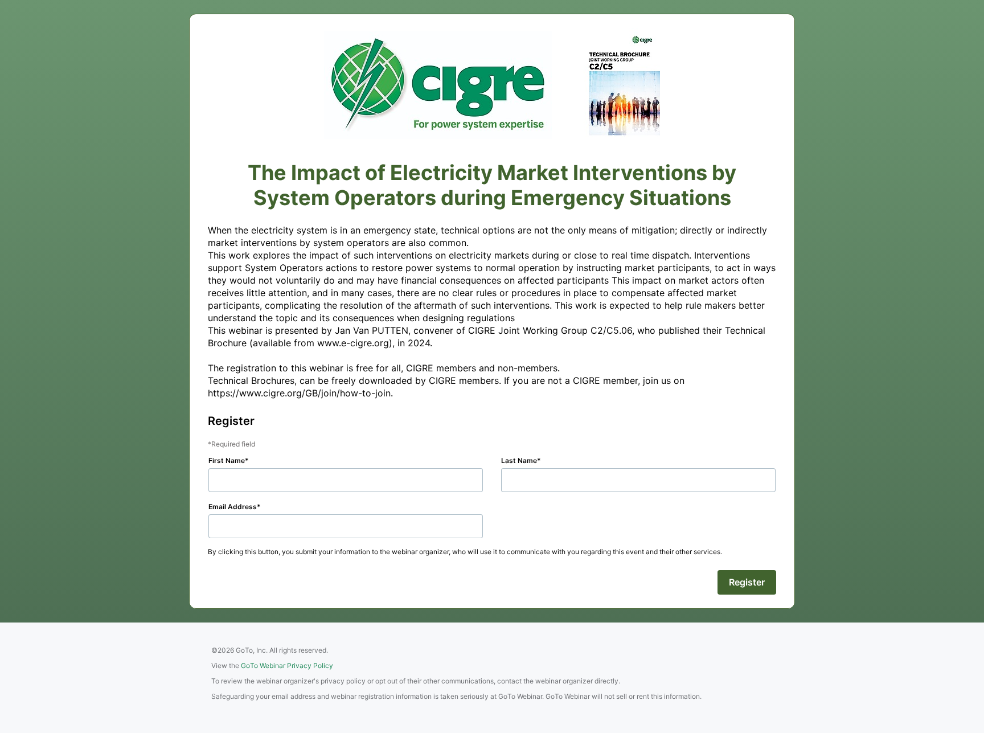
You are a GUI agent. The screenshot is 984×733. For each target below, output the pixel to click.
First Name (226, 460)
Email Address (232, 506)
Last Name (519, 460)
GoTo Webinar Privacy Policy (287, 665)
